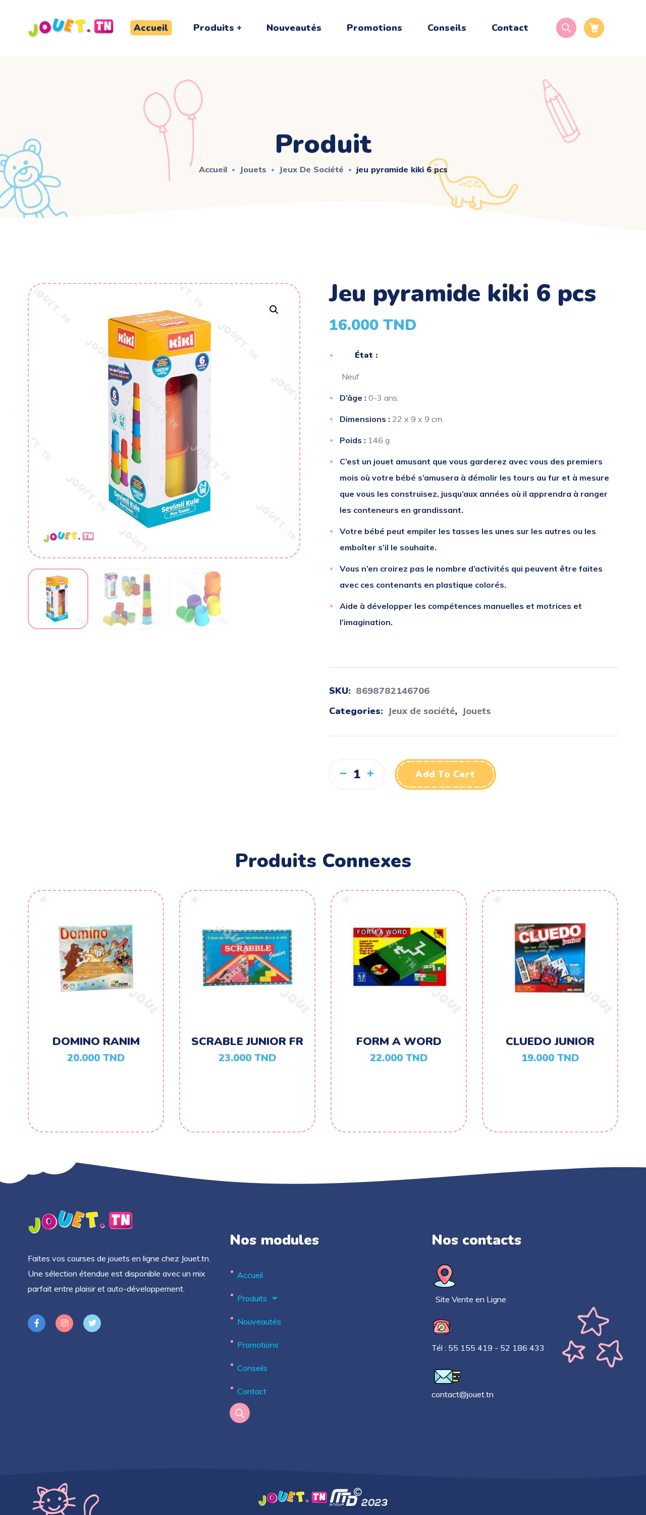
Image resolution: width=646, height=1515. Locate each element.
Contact (251, 1391)
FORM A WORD (399, 1041)
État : (366, 355)
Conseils (252, 1368)
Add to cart (445, 774)
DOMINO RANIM (96, 1041)
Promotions (258, 1345)
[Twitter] (92, 1323)
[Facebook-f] (36, 1323)
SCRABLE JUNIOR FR (247, 1041)
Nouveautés (259, 1321)
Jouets (253, 169)
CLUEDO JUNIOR (550, 1041)
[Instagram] (64, 1323)
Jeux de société (311, 169)
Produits (252, 1298)
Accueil (213, 169)
